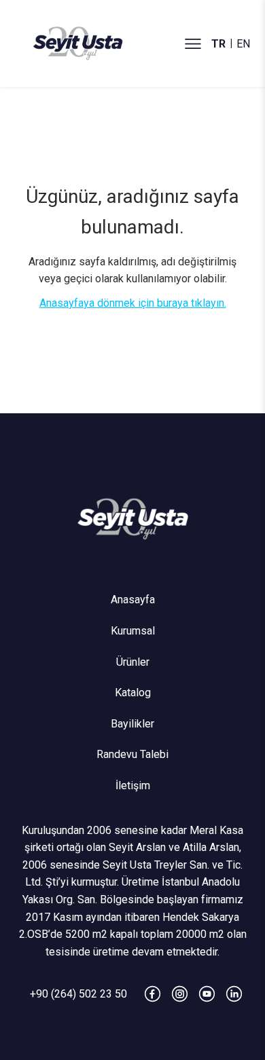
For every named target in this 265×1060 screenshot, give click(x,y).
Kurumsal (133, 630)
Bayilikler (132, 723)
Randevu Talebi (132, 754)
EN (243, 43)
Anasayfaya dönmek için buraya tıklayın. (132, 303)
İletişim (133, 785)
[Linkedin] (234, 994)
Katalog (133, 692)
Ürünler (132, 662)
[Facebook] (152, 994)
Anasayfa (133, 599)
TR (218, 43)
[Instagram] (180, 994)
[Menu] (193, 43)
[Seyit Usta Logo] (132, 518)
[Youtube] (207, 994)
